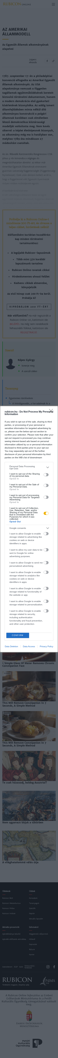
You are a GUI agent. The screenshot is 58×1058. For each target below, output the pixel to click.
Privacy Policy (46, 646)
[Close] (52, 412)
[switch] (46, 474)
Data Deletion (11, 646)
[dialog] (29, 529)
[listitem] (29, 467)
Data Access (29, 646)
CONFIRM (17, 635)
